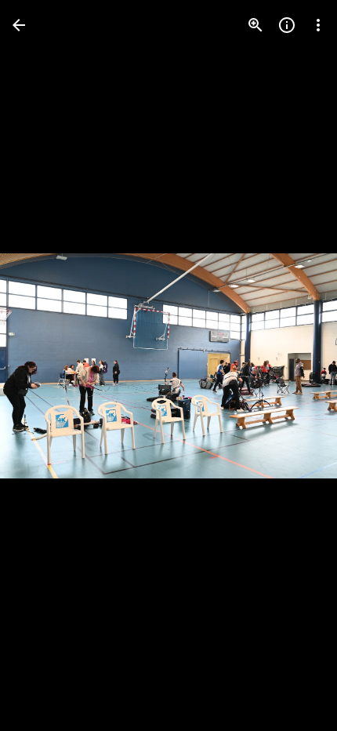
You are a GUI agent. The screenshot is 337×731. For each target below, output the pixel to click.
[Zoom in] (255, 25)
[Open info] (287, 25)
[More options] (318, 25)
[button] (44, 365)
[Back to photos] (19, 25)
